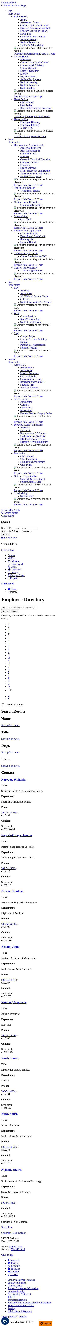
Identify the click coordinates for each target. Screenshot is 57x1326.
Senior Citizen (21, 216)
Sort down (14, 725)
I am (10, 11)
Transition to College (24, 187)
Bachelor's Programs (30, 176)
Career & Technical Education (35, 159)
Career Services (28, 316)
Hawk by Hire (21, 119)
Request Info (20, 185)
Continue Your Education (26, 202)
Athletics (24, 290)
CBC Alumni (27, 102)
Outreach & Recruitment (32, 36)
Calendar (24, 299)
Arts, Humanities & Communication (30, 152)
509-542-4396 (8, 924)
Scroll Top (6, 1227)
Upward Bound (28, 242)
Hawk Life (25, 33)
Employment (21, 1279)
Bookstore (25, 59)
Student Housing (28, 39)
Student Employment (30, 79)
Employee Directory (30, 122)
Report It (14, 578)
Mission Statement (29, 373)
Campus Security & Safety (33, 339)
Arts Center (26, 293)
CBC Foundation (29, 459)
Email (14, 566)
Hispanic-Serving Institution (34, 441)
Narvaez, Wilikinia (13, 779)
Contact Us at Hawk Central (34, 25)
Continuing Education (31, 205)
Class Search (17, 564)
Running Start (27, 239)
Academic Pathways (30, 148)
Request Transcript (32, 96)
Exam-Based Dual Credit (32, 236)
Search (5, 528)
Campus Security (16, 1291)
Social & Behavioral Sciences (35, 173)
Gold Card (25, 219)
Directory (16, 569)
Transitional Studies (30, 190)
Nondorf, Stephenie (13, 1002)
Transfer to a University (26, 267)
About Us (25, 427)
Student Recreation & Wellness (35, 302)
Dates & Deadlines (29, 70)
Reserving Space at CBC (32, 382)
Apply (23, 19)
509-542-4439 (8, 812)
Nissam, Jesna (10, 946)
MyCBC (18, 96)
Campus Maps (27, 336)
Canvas (11, 555)
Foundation (19, 453)
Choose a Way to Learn (26, 253)
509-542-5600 (8, 1035)
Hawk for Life (21, 99)
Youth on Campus (29, 387)
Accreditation (27, 367)
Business (24, 156)
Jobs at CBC (26, 128)
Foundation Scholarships (32, 461)
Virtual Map (7, 510)
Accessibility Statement (19, 1294)
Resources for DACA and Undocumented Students (33, 434)
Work (16, 313)
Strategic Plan (27, 384)
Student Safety (27, 88)
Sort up (5, 725)
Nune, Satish (9, 1113)
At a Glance (26, 370)
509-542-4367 (8, 979)
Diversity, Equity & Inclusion (28, 424)
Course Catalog (28, 68)
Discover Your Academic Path (35, 28)
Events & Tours (47, 53)
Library (24, 73)
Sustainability (20, 493)
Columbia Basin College (13, 5)
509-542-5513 (8, 868)
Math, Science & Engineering (35, 170)
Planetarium (26, 410)
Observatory (26, 407)
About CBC (20, 364)
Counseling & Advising (32, 65)
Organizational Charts (31, 379)
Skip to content (8, 2)
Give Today (26, 105)
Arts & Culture (21, 399)
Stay (16, 333)
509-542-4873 (8, 1147)
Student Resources (29, 42)
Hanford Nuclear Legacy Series (36, 413)
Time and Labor (22, 136)
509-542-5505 (8, 1202)
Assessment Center (29, 22)
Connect (12, 359)
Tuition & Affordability (31, 45)
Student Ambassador (30, 481)
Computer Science (29, 162)
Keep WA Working (29, 319)
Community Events (23, 116)
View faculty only (14, 704)
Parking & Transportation (33, 344)
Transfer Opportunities (31, 270)
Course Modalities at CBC (33, 256)
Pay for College (28, 76)
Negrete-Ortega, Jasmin (16, 835)
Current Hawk (21, 56)
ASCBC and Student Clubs (34, 296)
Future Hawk (20, 16)
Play (16, 287)
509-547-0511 (16, 1246)
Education (25, 165)
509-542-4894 (8, 1091)
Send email (6, 826)
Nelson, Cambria (12, 891)
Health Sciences (28, 167)
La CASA (25, 430)
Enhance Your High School (34, 30)
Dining (23, 342)
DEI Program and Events (32, 439)
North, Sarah (10, 1058)
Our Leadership (28, 376)
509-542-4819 (18, 1249)
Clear (14, 611)
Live (10, 282)
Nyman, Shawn (11, 1169)
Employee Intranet (29, 125)
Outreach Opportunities (25, 476)
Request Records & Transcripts (35, 108)
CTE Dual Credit (29, 233)
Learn (10, 139)
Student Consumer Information (23, 1288)
